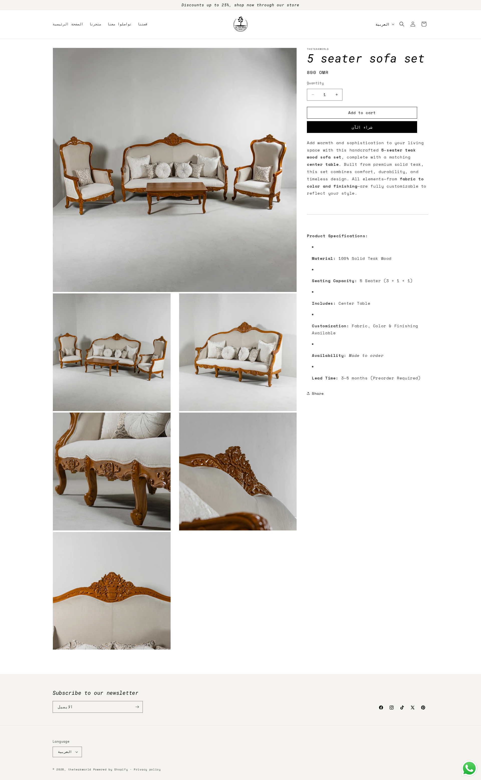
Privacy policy (147, 769)
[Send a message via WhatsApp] (469, 768)
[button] (401, 24)
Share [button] (318, 393)
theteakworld (79, 769)
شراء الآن (362, 127)
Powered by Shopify (110, 769)
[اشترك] (137, 707)
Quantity (315, 83)
